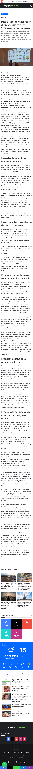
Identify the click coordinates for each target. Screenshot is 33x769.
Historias (12, 755)
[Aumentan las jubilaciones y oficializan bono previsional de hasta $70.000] (6, 714)
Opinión (18, 755)
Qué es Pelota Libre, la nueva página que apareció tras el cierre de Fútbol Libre (21, 681)
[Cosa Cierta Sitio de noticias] (11, 6)
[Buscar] (31, 6)
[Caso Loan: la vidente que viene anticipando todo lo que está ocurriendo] (6, 689)
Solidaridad (13, 757)
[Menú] (2, 6)
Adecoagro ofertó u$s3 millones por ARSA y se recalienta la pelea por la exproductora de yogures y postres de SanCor (24, 586)
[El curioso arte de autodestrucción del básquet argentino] (6, 707)
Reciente (24, 674)
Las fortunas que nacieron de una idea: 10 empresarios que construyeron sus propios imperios (8, 605)
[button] (4, 764)
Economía (19, 752)
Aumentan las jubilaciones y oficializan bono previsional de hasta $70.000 (20, 713)
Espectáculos (5, 755)
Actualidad (7, 752)
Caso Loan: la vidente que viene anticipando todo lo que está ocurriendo (21, 688)
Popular (8, 674)
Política (29, 755)
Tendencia (20, 757)
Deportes (13, 752)
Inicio (3, 10)
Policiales (23, 755)
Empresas (8, 10)
